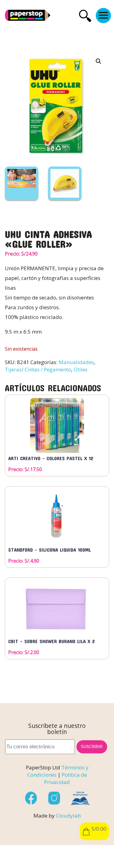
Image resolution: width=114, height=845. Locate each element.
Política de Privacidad (65, 778)
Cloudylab (68, 815)
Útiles (81, 369)
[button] (98, 61)
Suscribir (92, 747)
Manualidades (76, 362)
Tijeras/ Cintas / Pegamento (38, 369)
